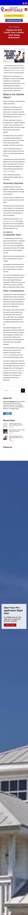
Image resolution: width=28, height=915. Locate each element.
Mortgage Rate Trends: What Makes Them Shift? (17, 430)
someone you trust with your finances (13, 370)
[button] (26, 9)
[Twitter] (7, 413)
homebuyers (6, 355)
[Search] (23, 391)
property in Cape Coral (16, 70)
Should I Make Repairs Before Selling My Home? (16, 424)
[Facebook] (23, 3)
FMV (20, 116)
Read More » (11, 426)
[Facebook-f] (4, 413)
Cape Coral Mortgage (14, 27)
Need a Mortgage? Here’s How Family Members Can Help (16, 437)
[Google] (26, 3)
